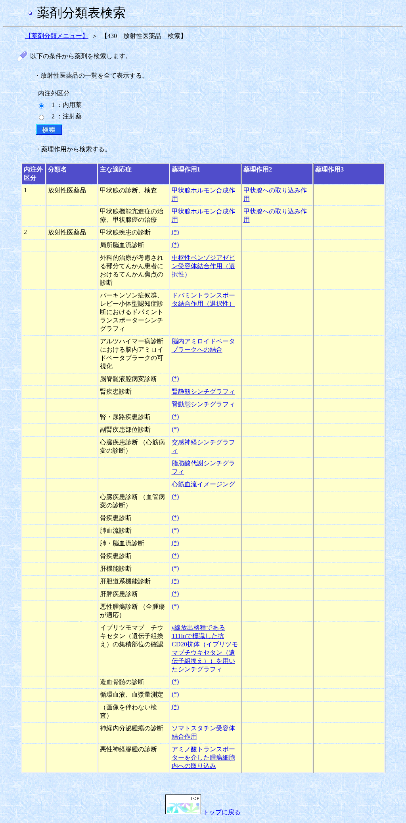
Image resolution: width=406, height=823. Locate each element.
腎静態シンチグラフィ (203, 391)
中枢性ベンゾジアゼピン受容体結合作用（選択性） (203, 266)
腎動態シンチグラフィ (203, 404)
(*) (175, 232)
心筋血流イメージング (203, 484)
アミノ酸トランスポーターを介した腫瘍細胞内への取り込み (203, 757)
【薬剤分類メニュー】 (56, 35)
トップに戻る (221, 812)
